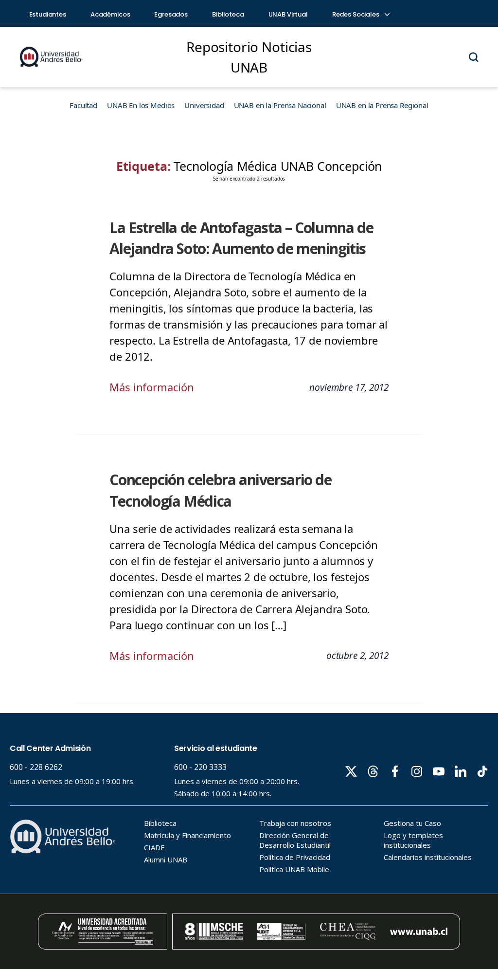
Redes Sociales (356, 14)
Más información (151, 387)
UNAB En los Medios (141, 105)
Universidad (204, 105)
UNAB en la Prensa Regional (382, 105)
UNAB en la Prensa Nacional (280, 105)
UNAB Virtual (288, 14)
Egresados (171, 14)
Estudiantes (47, 14)
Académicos (110, 14)
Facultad (83, 105)
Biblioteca (228, 14)
